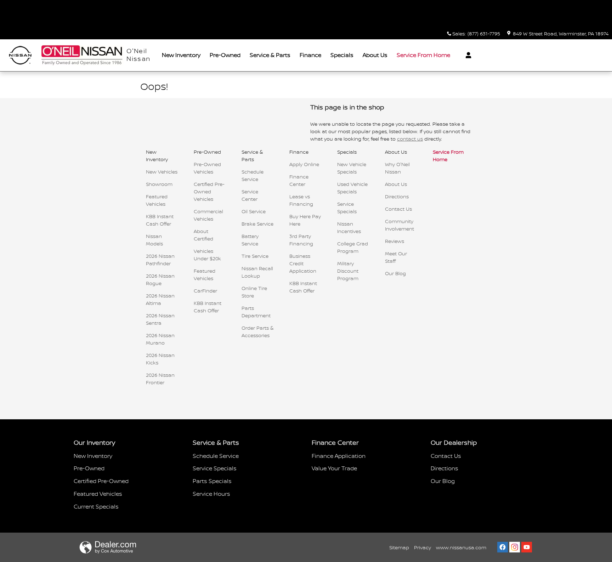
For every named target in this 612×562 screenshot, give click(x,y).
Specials (341, 55)
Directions (397, 196)
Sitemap (399, 547)
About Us (375, 55)
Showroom (159, 184)
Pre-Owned (225, 55)
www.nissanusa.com (461, 547)
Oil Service (254, 211)
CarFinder (205, 290)
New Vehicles (161, 171)
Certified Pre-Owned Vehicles (209, 191)
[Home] (20, 55)
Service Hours (211, 494)
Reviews (394, 241)
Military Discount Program (347, 271)
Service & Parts (270, 55)
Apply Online (304, 164)
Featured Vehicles (98, 494)
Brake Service (257, 223)
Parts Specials (212, 481)
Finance (310, 55)
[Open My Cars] (466, 55)
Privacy (422, 547)
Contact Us (398, 208)
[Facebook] (502, 547)
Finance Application (339, 456)
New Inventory (181, 55)
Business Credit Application (302, 263)
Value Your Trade (334, 468)
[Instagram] (514, 547)
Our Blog (395, 273)
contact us (410, 138)
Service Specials (215, 468)
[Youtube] (526, 547)
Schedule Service (216, 456)
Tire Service (255, 255)
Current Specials (96, 506)
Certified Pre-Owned (101, 481)
